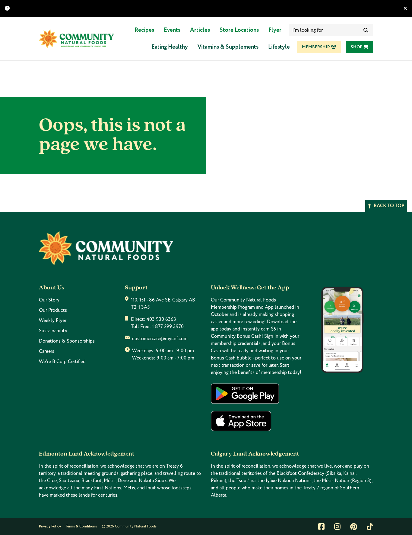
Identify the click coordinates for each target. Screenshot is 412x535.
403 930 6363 (161, 319)
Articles (200, 30)
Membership (316, 47)
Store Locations (239, 30)
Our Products (53, 310)
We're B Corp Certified (62, 361)
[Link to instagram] (337, 526)
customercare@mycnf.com (160, 338)
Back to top (389, 205)
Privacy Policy (50, 526)
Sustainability (53, 330)
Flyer (274, 30)
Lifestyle (279, 47)
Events (172, 30)
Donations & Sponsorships (67, 341)
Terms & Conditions (81, 526)
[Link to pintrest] (353, 526)
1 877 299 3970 (168, 326)
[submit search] (365, 30)
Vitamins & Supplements (228, 47)
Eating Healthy (169, 47)
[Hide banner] (405, 8)
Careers (46, 351)
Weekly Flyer (52, 320)
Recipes (144, 30)
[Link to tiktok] (370, 526)
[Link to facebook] (321, 526)
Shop (357, 47)
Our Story (49, 300)
